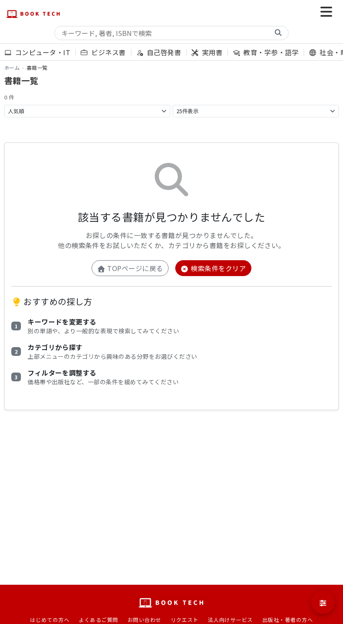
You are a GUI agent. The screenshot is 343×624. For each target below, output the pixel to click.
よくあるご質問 (98, 620)
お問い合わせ (144, 620)
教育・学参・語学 (270, 52)
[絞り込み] (323, 602)
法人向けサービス (230, 620)
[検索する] (278, 33)
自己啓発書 (163, 52)
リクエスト (185, 620)
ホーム (12, 67)
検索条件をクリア (217, 268)
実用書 (211, 52)
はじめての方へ (49, 620)
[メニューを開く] (326, 12)
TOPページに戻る (134, 268)
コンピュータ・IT (41, 52)
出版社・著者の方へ (287, 620)
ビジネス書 (107, 52)
